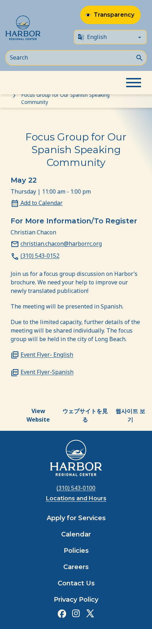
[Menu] (134, 83)
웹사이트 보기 (130, 415)
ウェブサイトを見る (85, 415)
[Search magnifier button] (139, 57)
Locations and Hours (76, 498)
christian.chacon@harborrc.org (61, 243)
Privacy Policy (76, 599)
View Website (38, 415)
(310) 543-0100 (76, 488)
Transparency (114, 14)
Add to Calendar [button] (41, 203)
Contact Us (76, 583)
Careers (76, 567)
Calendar (76, 534)
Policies (76, 551)
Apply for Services (76, 518)
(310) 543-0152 (40, 256)
